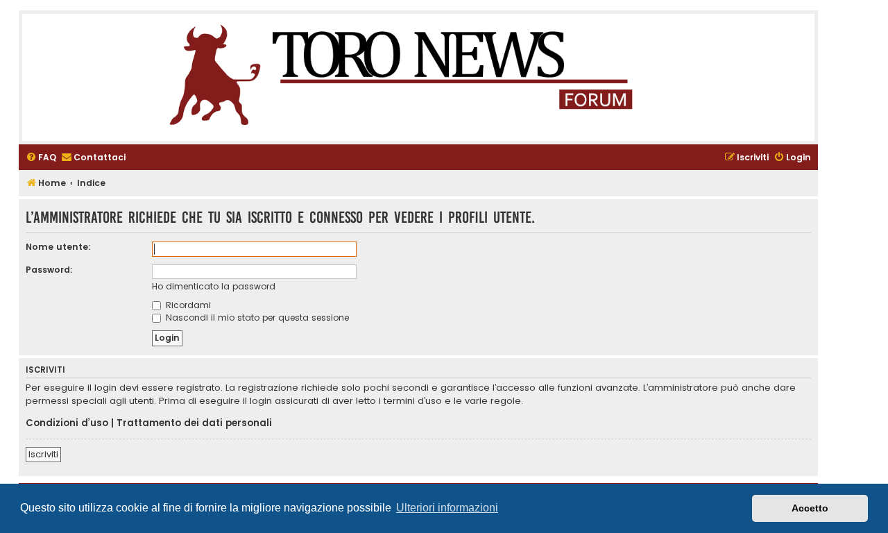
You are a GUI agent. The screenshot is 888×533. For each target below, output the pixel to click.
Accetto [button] (810, 508)
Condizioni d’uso (67, 423)
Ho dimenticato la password (213, 286)
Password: (49, 270)
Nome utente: (58, 247)
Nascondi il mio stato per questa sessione (256, 317)
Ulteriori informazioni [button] (447, 508)
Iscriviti (43, 454)
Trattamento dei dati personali (194, 423)
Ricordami (187, 305)
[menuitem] (41, 158)
